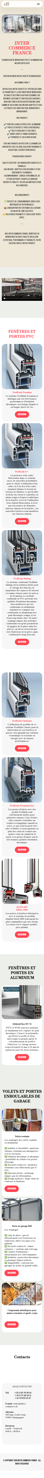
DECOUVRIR (22, 414)
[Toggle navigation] (38, 4)
